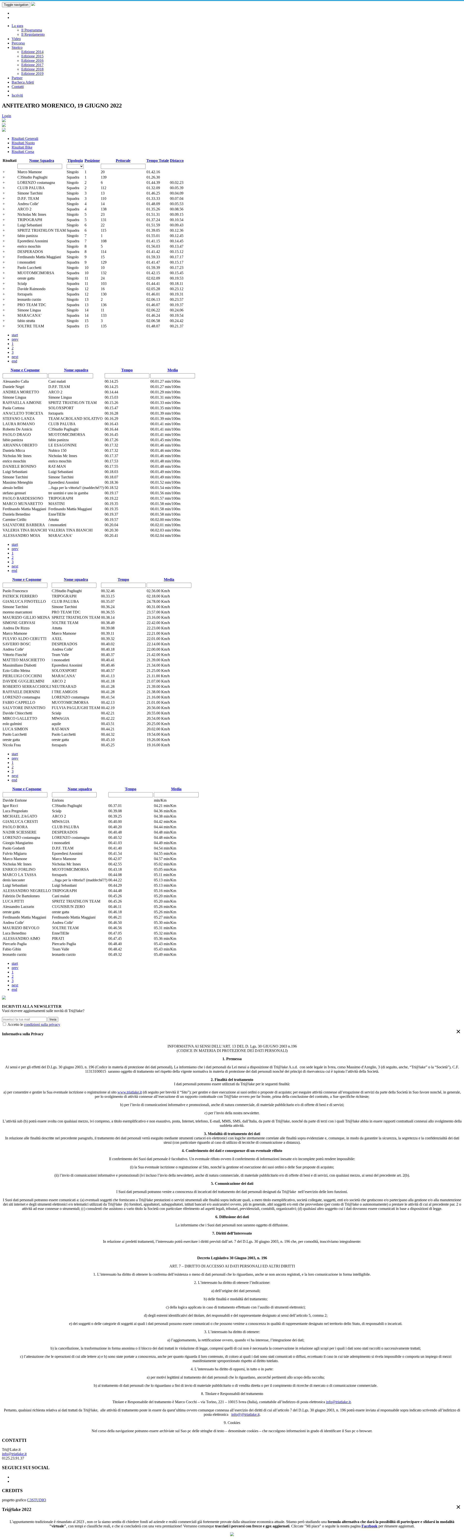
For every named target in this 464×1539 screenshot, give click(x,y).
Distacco (177, 160)
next (15, 357)
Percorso (18, 43)
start (15, 335)
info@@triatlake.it (245, 1414)
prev (15, 339)
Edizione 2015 (32, 56)
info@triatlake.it (338, 1402)
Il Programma (31, 30)
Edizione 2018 (32, 69)
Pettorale (123, 160)
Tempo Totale (157, 160)
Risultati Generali (25, 139)
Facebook (369, 1526)
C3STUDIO (36, 1500)
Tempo (127, 370)
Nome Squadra (41, 160)
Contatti (18, 87)
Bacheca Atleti (23, 82)
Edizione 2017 (32, 65)
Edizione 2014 (32, 52)
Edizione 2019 (32, 74)
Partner (17, 78)
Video (16, 39)
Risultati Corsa (23, 152)
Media (172, 370)
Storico (17, 47)
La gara (17, 26)
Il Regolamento (33, 34)
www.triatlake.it (129, 1092)
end (14, 361)
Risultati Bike (22, 147)
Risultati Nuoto (23, 143)
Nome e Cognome (25, 370)
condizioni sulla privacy (42, 1024)
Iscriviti (17, 95)
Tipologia (75, 160)
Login (6, 116)
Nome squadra (76, 370)
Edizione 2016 (32, 60)
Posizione (92, 160)
